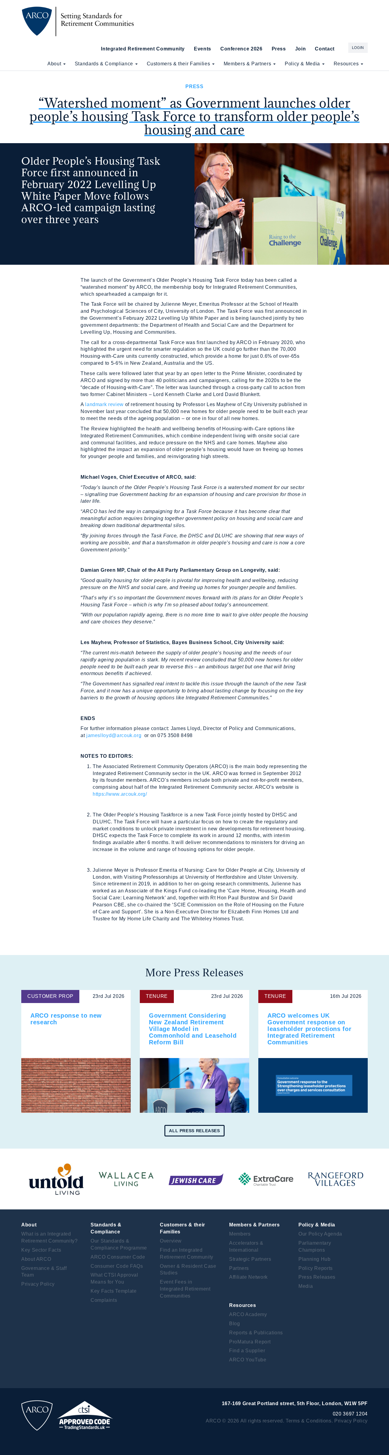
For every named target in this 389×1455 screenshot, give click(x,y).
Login (358, 48)
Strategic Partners (250, 1259)
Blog (234, 1323)
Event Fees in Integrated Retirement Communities (185, 1288)
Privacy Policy (38, 1284)
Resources (347, 63)
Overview (171, 1240)
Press (279, 48)
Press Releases (317, 1277)
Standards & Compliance (105, 63)
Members (239, 1233)
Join (300, 48)
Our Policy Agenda (320, 1233)
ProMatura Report (249, 1341)
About (55, 63)
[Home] (79, 21)
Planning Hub (314, 1259)
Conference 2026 (241, 48)
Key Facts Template (114, 1291)
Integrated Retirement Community (143, 48)
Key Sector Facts (41, 1250)
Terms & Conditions (309, 1420)
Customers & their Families (179, 63)
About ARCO (36, 1259)
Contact (324, 48)
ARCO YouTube (248, 1359)
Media (305, 1286)
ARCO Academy (248, 1314)
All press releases (194, 1130)
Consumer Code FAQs (117, 1266)
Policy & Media (303, 63)
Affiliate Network (248, 1277)
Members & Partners (248, 63)
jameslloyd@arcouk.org (113, 735)
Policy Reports (315, 1268)
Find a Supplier (247, 1350)
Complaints (104, 1300)
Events (202, 48)
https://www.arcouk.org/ (120, 794)
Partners (239, 1268)
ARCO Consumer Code (118, 1257)
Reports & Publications (256, 1332)
